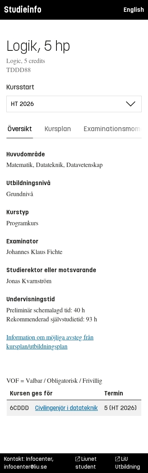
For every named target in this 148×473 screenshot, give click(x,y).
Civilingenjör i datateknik (66, 408)
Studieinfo (22, 9)
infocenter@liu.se (25, 467)
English (134, 9)
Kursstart (20, 87)
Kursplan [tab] (58, 128)
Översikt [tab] (19, 128)
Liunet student (86, 463)
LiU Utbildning (127, 463)
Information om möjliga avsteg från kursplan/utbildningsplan (50, 341)
